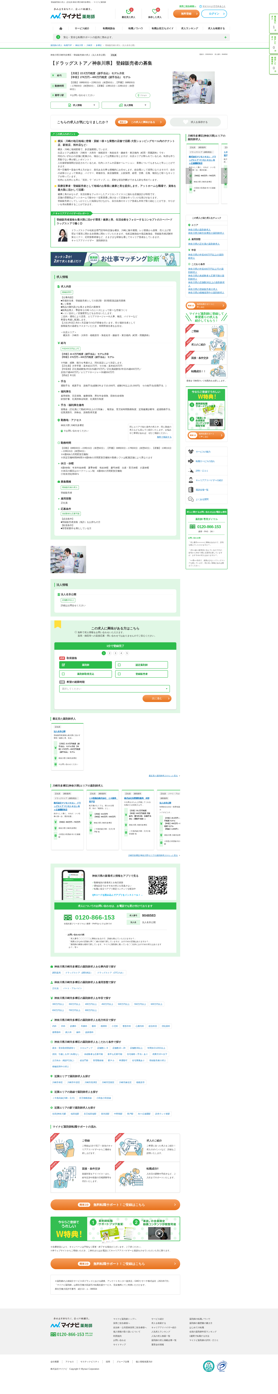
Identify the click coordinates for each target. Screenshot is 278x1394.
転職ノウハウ (136, 28)
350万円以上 (74, 1004)
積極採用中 (67, 292)
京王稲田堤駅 (90, 1114)
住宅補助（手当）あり (137, 1054)
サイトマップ (119, 1344)
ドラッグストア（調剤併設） (79, 972)
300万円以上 (58, 1004)
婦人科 (68, 1032)
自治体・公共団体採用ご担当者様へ (130, 1327)
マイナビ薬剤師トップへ (124, 1319)
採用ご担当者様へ (187, 6)
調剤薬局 (56, 972)
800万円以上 (91, 1010)
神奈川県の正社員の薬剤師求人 (204, 244)
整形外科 (127, 1026)
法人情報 (128, 105)
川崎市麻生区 (125, 1082)
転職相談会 (109, 28)
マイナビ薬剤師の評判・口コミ (204, 1340)
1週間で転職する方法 (199, 1336)
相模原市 (140, 1082)
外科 (63, 1026)
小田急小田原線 (103, 1098)
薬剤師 (85, 664)
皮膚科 (73, 1026)
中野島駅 (118, 1114)
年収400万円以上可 (70, 349)
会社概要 (55, 1361)
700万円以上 (74, 1010)
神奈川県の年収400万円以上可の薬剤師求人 (206, 271)
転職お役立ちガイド (163, 28)
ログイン (214, 13)
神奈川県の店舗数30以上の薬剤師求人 (206, 284)
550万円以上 (140, 1004)
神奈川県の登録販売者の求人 (203, 289)
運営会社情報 (157, 1344)
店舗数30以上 (68, 600)
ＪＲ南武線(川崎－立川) (63, 1098)
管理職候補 (98, 1060)
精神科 (104, 1026)
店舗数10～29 (118, 1048)
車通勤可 (123, 1060)
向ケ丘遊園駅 (144, 1114)
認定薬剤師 (142, 664)
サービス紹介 (82, 28)
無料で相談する (164, 437)
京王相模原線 (85, 1098)
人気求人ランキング (160, 1331)
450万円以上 (107, 1004)
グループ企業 (123, 1361)
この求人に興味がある (137, 122)
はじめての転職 (196, 1327)
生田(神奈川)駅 (59, 1114)
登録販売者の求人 (70, 487)
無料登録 (186, 13)
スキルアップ (86, 1048)
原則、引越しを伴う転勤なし (65, 1054)
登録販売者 (142, 673)
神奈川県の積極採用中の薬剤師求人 (206, 292)
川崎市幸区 (57, 1082)
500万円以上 (124, 1004)
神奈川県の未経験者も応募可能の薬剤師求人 (206, 277)
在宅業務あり (138, 1060)
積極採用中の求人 (60, 1066)
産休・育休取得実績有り (63, 1048)
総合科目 (153, 1026)
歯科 (78, 1032)
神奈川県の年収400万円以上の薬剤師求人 (206, 256)
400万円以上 (91, 1004)
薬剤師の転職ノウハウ (199, 1319)
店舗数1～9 (102, 1048)
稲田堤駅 (75, 1114)
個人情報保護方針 (144, 1361)
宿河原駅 (105, 1114)
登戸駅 (130, 1114)
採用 (108, 1361)
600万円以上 (156, 1004)
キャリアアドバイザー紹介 (163, 1327)
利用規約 (117, 1336)
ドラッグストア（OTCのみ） (111, 972)
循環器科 (56, 1032)
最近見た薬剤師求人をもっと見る (163, 776)
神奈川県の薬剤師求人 (199, 229)
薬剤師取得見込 (85, 673)
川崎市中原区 (73, 1082)
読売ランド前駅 (162, 1114)
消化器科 (166, 1026)
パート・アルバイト (72, 988)
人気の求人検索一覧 (160, 1336)
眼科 (94, 1026)
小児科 (115, 1026)
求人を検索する (216, 28)
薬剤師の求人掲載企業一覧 (163, 1340)
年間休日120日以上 (156, 1048)
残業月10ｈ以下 (160, 1054)
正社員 (55, 988)
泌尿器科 (89, 1032)
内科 (54, 1026)
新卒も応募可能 (115, 1054)
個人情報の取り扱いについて (126, 1331)
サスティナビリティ (89, 1361)
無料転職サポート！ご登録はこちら (112, 1204)
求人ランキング (189, 28)
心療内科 (140, 1026)
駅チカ (111, 1060)
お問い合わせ (119, 1340)
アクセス (143, 95)
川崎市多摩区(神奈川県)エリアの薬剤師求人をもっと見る (153, 855)
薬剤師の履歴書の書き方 (200, 1323)
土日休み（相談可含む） (63, 1060)
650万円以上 (58, 1010)
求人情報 (77, 105)
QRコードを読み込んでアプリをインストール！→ (117, 895)
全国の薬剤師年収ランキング (203, 1331)
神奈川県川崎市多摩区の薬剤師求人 (206, 233)
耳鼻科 (84, 1026)
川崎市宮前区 (108, 1082)
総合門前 (84, 1060)
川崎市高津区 (91, 1082)
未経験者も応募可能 (70, 514)
